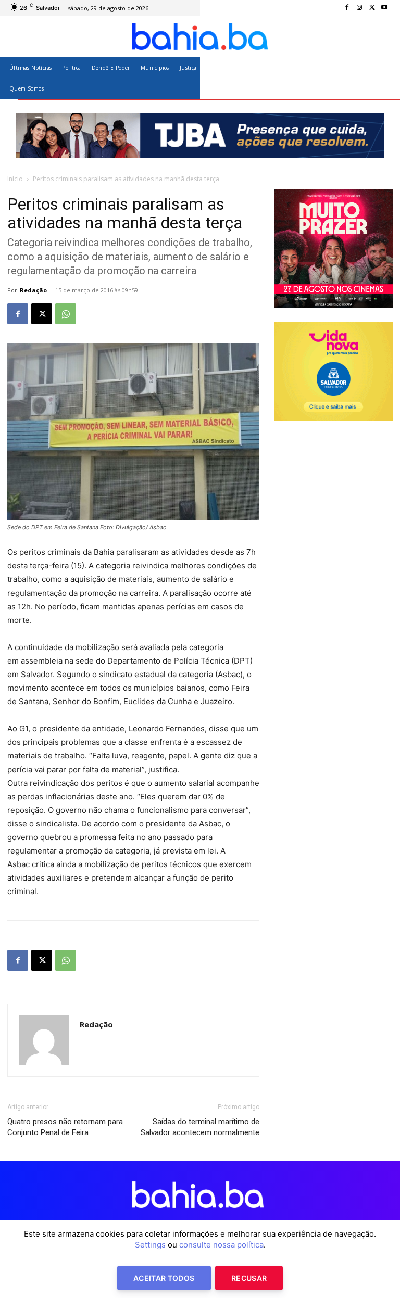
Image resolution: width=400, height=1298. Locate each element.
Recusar (249, 1278)
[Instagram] (359, 8)
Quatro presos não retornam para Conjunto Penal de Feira (65, 1127)
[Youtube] (384, 8)
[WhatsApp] (65, 313)
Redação (33, 290)
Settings (150, 1245)
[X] (372, 8)
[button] (380, 78)
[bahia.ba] (200, 36)
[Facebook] (347, 8)
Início (15, 178)
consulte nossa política (221, 1245)
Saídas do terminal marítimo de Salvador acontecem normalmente (200, 1127)
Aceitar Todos (164, 1278)
